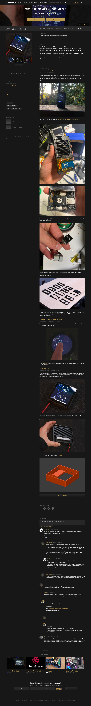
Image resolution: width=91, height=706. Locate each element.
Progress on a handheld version (49, 71)
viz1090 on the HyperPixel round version (51, 319)
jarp (45, 584)
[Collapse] (48, 69)
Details (48, 28)
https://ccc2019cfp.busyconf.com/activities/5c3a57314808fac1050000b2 (61, 612)
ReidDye (50, 672)
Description (42, 28)
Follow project (36, 20)
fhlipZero (11, 672)
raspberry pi (14, 108)
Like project (55, 20)
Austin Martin (31, 672)
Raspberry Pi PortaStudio (33, 671)
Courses (36, 2)
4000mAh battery (61, 121)
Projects (19, 2)
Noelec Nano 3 (78, 119)
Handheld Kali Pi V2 (13, 671)
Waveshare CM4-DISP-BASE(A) (66, 119)
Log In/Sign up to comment (46, 526)
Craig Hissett (71, 672)
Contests (31, 2)
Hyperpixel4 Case (45, 368)
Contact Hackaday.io (24, 700)
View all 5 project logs (62, 495)
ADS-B (20, 108)
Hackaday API (54, 700)
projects (13, 120)
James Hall (49, 617)
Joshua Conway (49, 601)
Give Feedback (33, 700)
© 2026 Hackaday (45, 702)
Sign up (76, 2)
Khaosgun (49, 671)
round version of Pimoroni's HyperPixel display (53, 324)
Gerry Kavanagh (47, 529)
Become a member (34, 685)
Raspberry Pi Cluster (72, 671)
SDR (8, 108)
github (60, 455)
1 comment (57, 72)
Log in (81, 2)
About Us (17, 700)
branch (45, 363)
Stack (41, 2)
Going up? (46, 697)
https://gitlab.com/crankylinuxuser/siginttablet (58, 608)
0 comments (57, 321)
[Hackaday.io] (11, 2)
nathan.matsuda (46, 16)
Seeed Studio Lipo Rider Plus (47, 121)
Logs (65, 28)
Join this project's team (11, 85)
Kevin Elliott (46, 636)
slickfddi (45, 592)
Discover (25, 2)
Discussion (79, 28)
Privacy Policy (47, 700)
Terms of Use (40, 700)
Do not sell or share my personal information (67, 700)
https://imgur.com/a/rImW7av (61, 603)
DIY (13, 125)
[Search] (65, 2)
